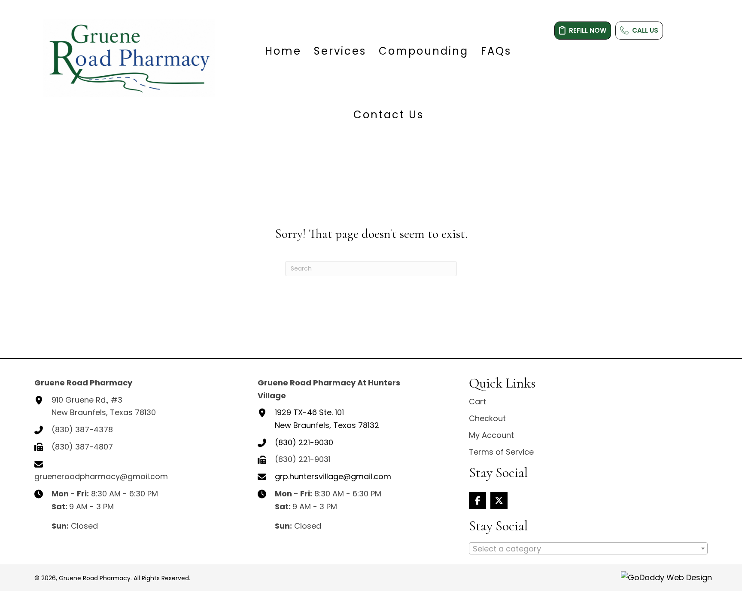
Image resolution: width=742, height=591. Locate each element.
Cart (477, 401)
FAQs (496, 51)
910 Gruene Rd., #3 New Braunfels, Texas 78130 (104, 406)
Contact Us (388, 115)
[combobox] (588, 548)
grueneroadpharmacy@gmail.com (101, 476)
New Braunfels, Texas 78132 (327, 419)
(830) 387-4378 (82, 429)
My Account (491, 435)
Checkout (487, 418)
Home (283, 51)
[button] (477, 500)
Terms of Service (501, 451)
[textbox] (588, 549)
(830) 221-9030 (304, 442)
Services (340, 51)
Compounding (423, 51)
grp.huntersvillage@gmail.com (333, 476)
